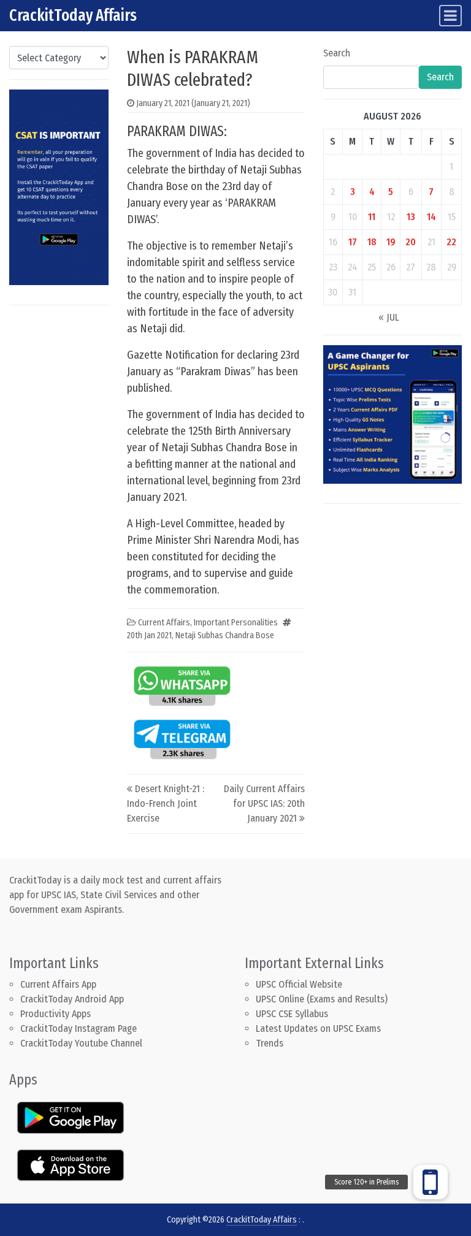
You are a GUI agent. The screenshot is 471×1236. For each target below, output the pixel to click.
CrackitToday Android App (72, 999)
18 (372, 242)
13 (411, 217)
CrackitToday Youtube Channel (81, 1043)
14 (431, 217)
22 (451, 242)
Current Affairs (164, 622)
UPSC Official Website (299, 984)
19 (391, 242)
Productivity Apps (55, 1014)
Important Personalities (236, 622)
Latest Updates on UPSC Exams (318, 1028)
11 (371, 217)
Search (336, 53)
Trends (269, 1043)
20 (410, 242)
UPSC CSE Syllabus (293, 1014)
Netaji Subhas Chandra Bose (224, 635)
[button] (430, 1182)
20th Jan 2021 (149, 635)
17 (352, 242)
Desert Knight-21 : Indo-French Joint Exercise (165, 803)
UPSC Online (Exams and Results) (322, 999)
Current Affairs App (58, 984)
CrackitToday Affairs (73, 15)
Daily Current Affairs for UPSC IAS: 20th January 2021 (264, 803)
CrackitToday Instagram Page (78, 1028)
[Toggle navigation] (450, 15)
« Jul (388, 317)
